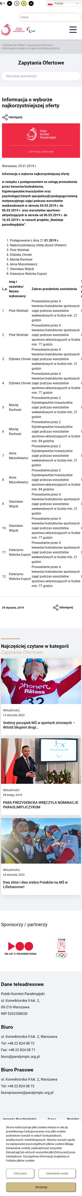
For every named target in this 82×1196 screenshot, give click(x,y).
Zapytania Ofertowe (39, 45)
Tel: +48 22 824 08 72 (17, 1043)
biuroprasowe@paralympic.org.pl (27, 1092)
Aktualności (11, 710)
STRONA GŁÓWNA (13, 45)
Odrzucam (20, 1173)
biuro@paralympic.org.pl (20, 1056)
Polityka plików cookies (20, 1160)
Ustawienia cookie (57, 1173)
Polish (59, 3)
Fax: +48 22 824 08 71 (18, 1050)
